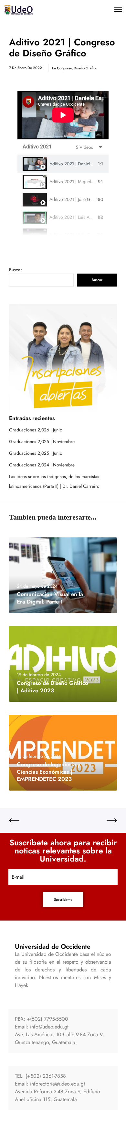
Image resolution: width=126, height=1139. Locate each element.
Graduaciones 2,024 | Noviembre (42, 465)
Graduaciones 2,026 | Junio (35, 430)
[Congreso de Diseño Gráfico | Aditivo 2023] (63, 664)
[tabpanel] (63, 115)
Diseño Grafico (85, 68)
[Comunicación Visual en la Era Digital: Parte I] (63, 575)
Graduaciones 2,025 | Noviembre (42, 441)
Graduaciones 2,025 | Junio (35, 453)
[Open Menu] (118, 10)
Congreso (64, 68)
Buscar (15, 269)
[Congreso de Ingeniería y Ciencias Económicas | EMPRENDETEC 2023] (63, 753)
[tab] (63, 164)
